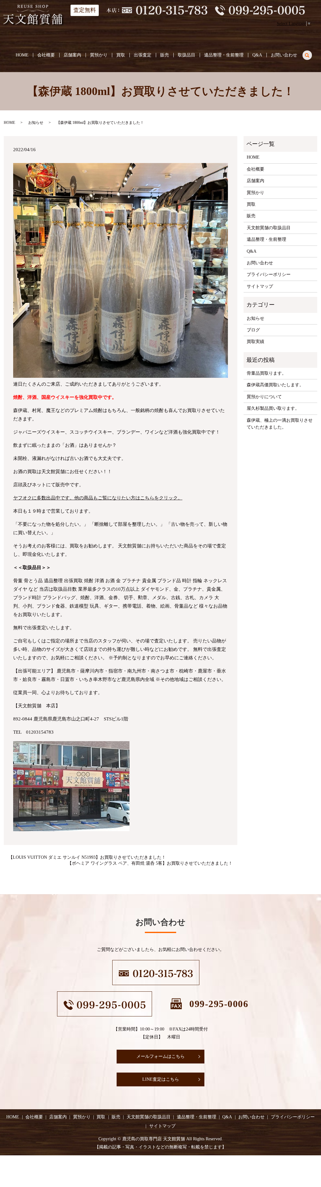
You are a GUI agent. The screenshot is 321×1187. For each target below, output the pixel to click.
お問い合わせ (284, 55)
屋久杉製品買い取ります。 (273, 408)
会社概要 (46, 55)
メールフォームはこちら (160, 1056)
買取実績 (255, 341)
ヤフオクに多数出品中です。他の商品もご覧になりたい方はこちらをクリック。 (97, 497)
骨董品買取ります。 (266, 373)
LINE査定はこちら (160, 1079)
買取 (120, 55)
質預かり (99, 55)
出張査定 (142, 55)
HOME (22, 55)
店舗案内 (72, 55)
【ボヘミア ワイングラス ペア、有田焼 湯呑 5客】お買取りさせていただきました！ (150, 863)
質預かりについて (264, 396)
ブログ (253, 330)
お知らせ (35, 122)
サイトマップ (260, 286)
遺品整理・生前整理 (224, 55)
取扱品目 (186, 55)
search (311, 54)
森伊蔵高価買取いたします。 (275, 384)
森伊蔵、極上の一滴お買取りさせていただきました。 (280, 424)
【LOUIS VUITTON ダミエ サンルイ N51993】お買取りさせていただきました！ (87, 857)
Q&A (257, 55)
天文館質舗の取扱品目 (269, 227)
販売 (164, 55)
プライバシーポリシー (269, 274)
